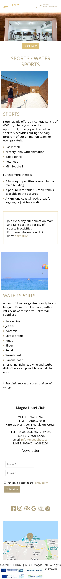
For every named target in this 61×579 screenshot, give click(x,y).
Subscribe (12, 489)
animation (21, 236)
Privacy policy (41, 482)
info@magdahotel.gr (35, 439)
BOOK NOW (31, 46)
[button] (4, 26)
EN (14, 5)
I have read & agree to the (27, 482)
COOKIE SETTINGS (11, 565)
